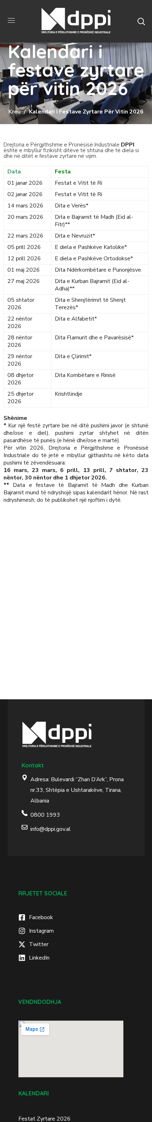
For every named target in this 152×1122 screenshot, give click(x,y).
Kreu (14, 112)
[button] (141, 21)
